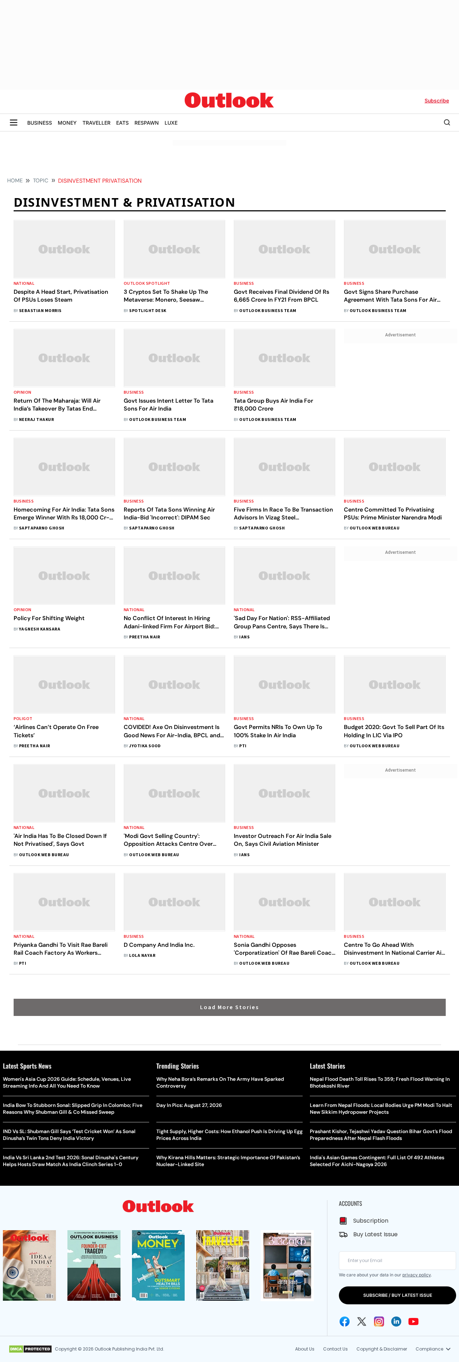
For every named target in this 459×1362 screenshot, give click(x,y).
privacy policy (416, 1274)
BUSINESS (39, 123)
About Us (304, 1349)
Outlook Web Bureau (375, 528)
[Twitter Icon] (362, 1321)
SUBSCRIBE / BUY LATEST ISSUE (397, 1295)
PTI (242, 746)
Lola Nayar (142, 956)
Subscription (370, 1221)
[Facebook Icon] (344, 1321)
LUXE (171, 123)
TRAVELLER (96, 123)
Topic (40, 180)
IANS (244, 637)
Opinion (23, 392)
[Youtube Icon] (413, 1321)
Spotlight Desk (147, 311)
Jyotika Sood (145, 746)
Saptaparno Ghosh (42, 528)
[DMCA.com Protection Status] (30, 1349)
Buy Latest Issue (375, 1234)
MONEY (67, 123)
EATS (122, 123)
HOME (15, 180)
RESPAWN (146, 123)
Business (244, 283)
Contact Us (335, 1349)
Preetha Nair (144, 637)
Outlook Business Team (267, 311)
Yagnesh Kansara (39, 629)
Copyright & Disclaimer (381, 1349)
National (24, 283)
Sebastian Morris (40, 311)
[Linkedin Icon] (396, 1321)
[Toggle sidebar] (14, 123)
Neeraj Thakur (36, 420)
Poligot (23, 719)
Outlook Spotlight (147, 283)
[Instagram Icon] (379, 1321)
